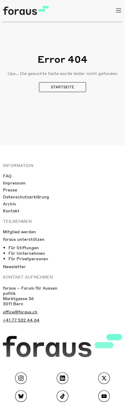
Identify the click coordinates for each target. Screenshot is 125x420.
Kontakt (11, 210)
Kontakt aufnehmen (28, 276)
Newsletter (14, 266)
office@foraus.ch (20, 311)
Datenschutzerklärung (26, 196)
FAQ (7, 175)
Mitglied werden (19, 231)
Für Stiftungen (23, 247)
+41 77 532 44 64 (21, 319)
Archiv (9, 203)
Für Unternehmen (26, 253)
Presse (10, 189)
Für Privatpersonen (28, 258)
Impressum (14, 182)
